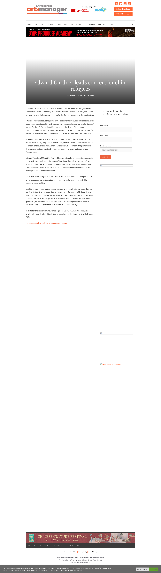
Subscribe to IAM (123, 14)
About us (31, 545)
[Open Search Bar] (133, 24)
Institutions (68, 24)
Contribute (59, 545)
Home (29, 24)
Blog (43, 24)
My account (102, 24)
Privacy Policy (82, 552)
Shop (59, 24)
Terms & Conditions (70, 552)
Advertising (45, 545)
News (36, 24)
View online (80, 24)
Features (51, 24)
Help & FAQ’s (91, 24)
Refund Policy (92, 552)
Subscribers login (123, 9)
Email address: (105, 146)
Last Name (104, 136)
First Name (104, 126)
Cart (111, 24)
